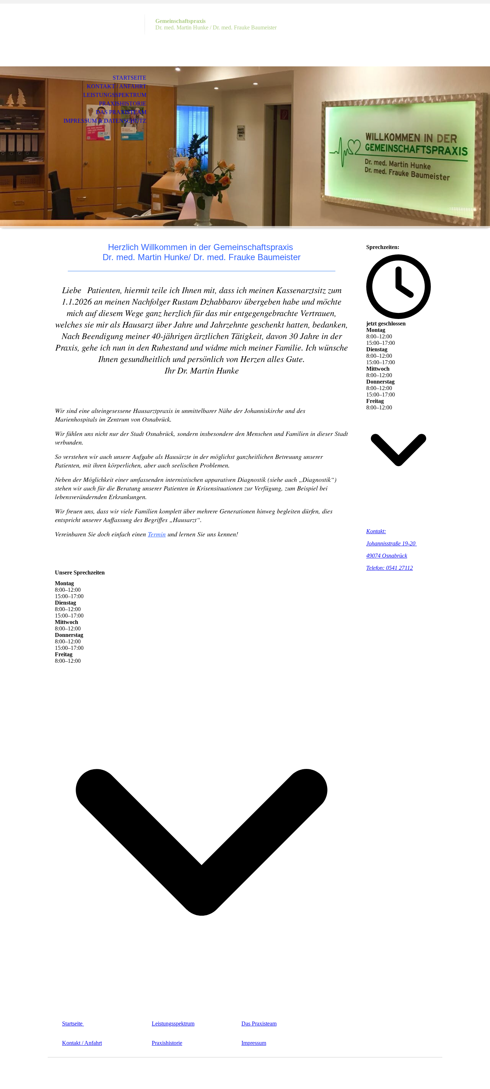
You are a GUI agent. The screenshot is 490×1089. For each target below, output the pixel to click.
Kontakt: (376, 531)
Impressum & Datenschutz (104, 121)
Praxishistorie (122, 103)
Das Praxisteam (121, 112)
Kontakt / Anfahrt (116, 86)
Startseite (129, 78)
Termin (157, 534)
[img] (96, 35)
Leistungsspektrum (114, 95)
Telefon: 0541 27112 (389, 568)
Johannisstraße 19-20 (391, 543)
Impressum (253, 1043)
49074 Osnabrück (386, 556)
